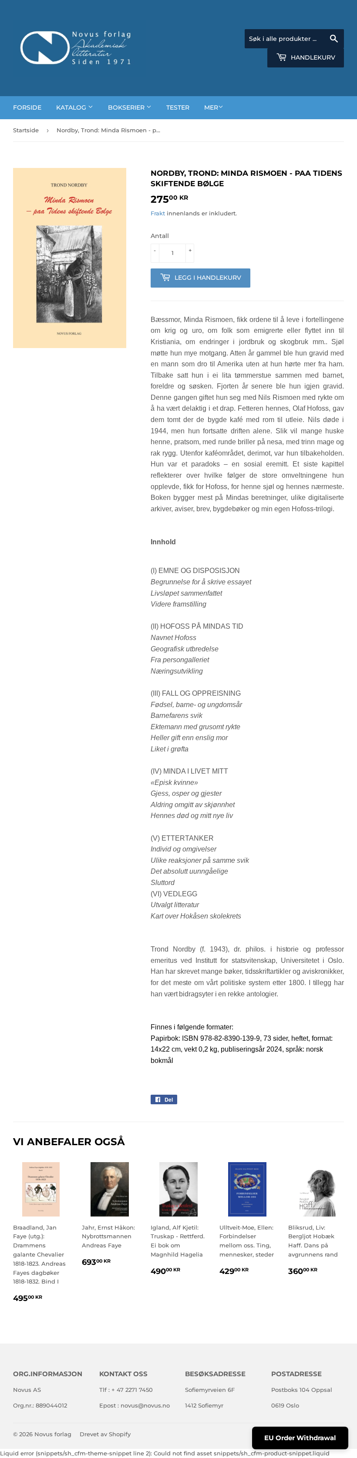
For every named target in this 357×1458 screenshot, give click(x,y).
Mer (211, 107)
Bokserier (127, 107)
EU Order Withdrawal (300, 1438)
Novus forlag (52, 1434)
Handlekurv (312, 57)
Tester (177, 107)
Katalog (72, 107)
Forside (27, 107)
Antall (160, 236)
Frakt (158, 213)
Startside (26, 130)
